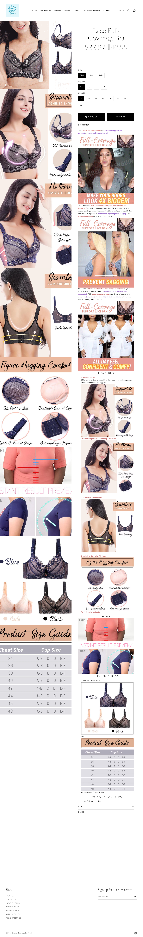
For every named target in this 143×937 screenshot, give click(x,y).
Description (83, 125)
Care (80, 807)
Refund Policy (12, 911)
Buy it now (120, 117)
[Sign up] (135, 896)
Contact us (11, 899)
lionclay (14, 933)
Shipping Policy (13, 914)
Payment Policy (13, 903)
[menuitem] (34, 10)
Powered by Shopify (25, 933)
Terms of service (13, 918)
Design (81, 812)
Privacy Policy (12, 907)
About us (10, 896)
